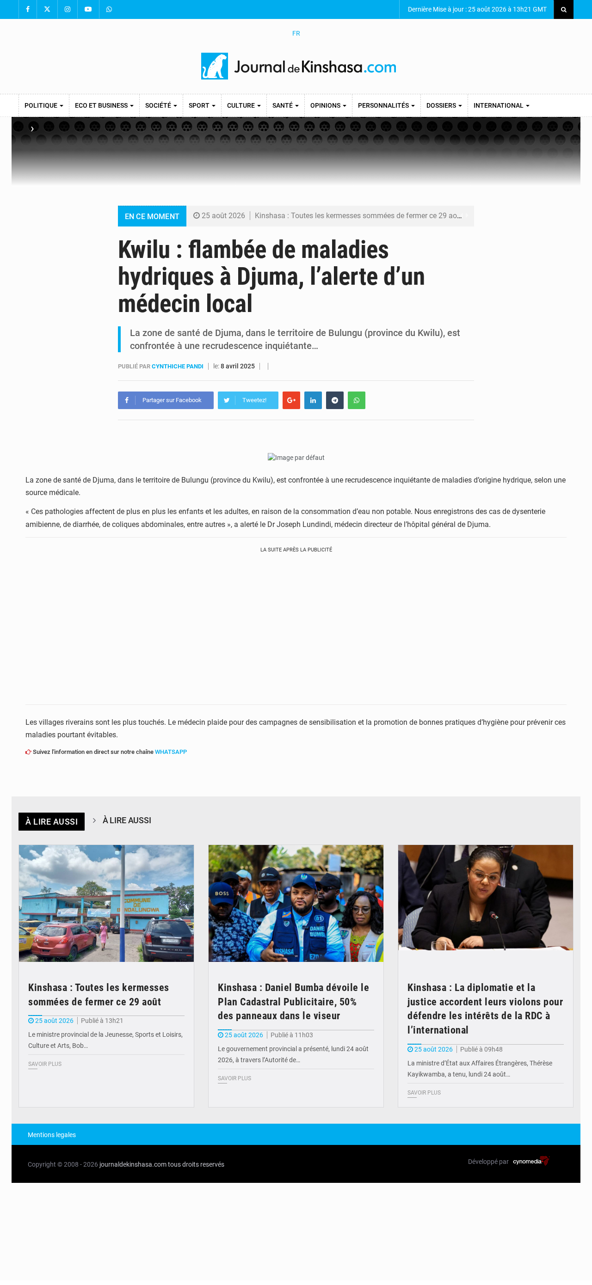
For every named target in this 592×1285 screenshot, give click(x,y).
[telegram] (335, 400)
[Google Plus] (291, 400)
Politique (42, 105)
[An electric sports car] (106, 903)
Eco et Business (102, 105)
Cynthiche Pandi (178, 366)
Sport (200, 105)
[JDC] (300, 66)
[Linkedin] (313, 400)
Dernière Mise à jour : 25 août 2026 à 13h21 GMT (477, 9)
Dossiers (441, 105)
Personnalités (384, 105)
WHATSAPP (171, 751)
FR (296, 33)
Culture (241, 105)
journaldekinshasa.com (132, 1164)
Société (159, 105)
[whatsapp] (356, 400)
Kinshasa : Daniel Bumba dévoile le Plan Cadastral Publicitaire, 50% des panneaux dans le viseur (293, 1002)
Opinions (326, 105)
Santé (283, 105)
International (499, 105)
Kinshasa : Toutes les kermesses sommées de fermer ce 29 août (359, 215)
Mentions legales (52, 1134)
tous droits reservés (196, 1164)
